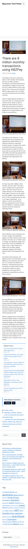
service (4, 516)
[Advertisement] (14, 22)
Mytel (21, 510)
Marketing (22, 507)
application (7, 412)
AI (2, 492)
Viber (23, 521)
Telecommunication (7, 521)
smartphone (18, 516)
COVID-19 (4, 497)
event (11, 503)
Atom (16, 495)
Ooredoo (6, 513)
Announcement (9, 492)
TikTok (19, 522)
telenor (14, 522)
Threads (7, 403)
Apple (16, 492)
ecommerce (6, 500)
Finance (22, 503)
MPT (17, 510)
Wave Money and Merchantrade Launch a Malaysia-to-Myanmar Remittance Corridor (11, 450)
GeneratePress (14, 546)
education (15, 500)
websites (21, 524)
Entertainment (5, 503)
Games (8, 505)
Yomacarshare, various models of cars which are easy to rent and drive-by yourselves (14, 364)
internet (4, 508)
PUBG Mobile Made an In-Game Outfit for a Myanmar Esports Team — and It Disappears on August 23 (13, 471)
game (3, 505)
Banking (13, 412)
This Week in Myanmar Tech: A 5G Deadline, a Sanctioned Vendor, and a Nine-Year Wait (13, 477)
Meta (3, 510)
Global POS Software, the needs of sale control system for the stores (13, 356)
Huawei (22, 505)
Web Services (8, 524)
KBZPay (19, 412)
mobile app (11, 510)
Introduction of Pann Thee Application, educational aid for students (13, 382)
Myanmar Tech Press (12, 4)
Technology (12, 519)
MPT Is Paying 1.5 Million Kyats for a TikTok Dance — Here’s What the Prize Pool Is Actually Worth (13, 465)
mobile (6, 510)
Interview (10, 507)
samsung (19, 513)
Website (16, 524)
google (11, 505)
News (11, 410)
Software (4, 519)
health (17, 505)
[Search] (24, 435)
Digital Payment (13, 497)
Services (9, 516)
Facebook (17, 503)
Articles (6, 410)
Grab (15, 505)
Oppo (12, 513)
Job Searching (16, 507)
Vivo (3, 524)
